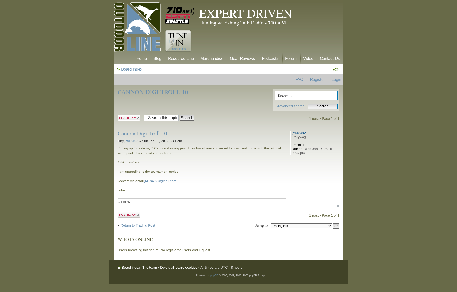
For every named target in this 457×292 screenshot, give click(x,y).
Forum (291, 58)
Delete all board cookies (178, 267)
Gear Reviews (242, 58)
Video (308, 58)
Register (317, 79)
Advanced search (290, 106)
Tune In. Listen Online (178, 40)
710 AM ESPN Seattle (180, 15)
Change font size (336, 69)
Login (336, 79)
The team (149, 267)
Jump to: (261, 226)
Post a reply (127, 117)
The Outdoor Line (137, 28)
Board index (131, 69)
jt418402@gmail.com (160, 181)
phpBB (214, 275)
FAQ (299, 79)
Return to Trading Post (137, 225)
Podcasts (270, 58)
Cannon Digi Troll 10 (153, 92)
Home (141, 58)
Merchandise (211, 58)
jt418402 (131, 141)
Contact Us (330, 58)
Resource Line (181, 58)
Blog (157, 58)
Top (338, 206)
